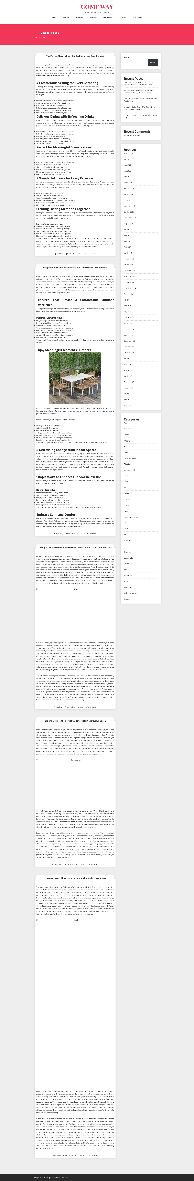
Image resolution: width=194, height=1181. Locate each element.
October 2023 (129, 352)
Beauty (126, 434)
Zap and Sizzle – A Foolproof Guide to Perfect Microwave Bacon (75, 720)
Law (125, 522)
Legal (126, 528)
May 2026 (127, 171)
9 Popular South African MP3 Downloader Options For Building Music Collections (138, 91)
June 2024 (127, 305)
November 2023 (129, 347)
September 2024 (130, 288)
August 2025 (128, 223)
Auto (126, 423)
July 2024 (127, 300)
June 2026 (127, 165)
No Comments (91, 254)
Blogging (127, 440)
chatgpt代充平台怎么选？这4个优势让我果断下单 (141, 116)
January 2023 (128, 388)
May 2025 (127, 241)
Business (93, 18)
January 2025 (128, 264)
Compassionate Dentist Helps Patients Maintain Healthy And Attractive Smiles (138, 83)
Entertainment (129, 470)
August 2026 (128, 153)
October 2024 (129, 282)
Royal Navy (59, 254)
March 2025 (128, 253)
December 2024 (129, 270)
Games (126, 493)
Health (66, 18)
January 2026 (128, 194)
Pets (125, 534)
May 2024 (127, 311)
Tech (125, 569)
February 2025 (129, 259)
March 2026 (128, 182)
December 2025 (129, 200)
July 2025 (127, 229)
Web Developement (131, 593)
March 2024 (128, 323)
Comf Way (97, 6)
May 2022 (127, 405)
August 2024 (128, 294)
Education (127, 464)
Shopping (79, 18)
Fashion (127, 476)
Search (126, 57)
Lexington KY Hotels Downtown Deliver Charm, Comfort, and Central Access (75, 547)
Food (80, 254)
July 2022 (127, 394)
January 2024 (128, 335)
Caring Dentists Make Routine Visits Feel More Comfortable (140, 99)
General (126, 499)
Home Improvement (131, 517)
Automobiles (128, 429)
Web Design (128, 587)
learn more (71, 656)
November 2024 (129, 276)
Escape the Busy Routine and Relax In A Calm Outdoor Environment (75, 267)
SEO (125, 546)
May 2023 (127, 364)
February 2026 (129, 188)
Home (54, 18)
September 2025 (130, 218)
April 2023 (127, 370)
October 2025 (129, 212)
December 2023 (129, 341)
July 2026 (127, 159)
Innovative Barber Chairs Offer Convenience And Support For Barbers (139, 108)
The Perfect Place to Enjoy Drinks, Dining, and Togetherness (75, 56)
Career (126, 452)
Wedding (127, 599)
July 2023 (127, 358)
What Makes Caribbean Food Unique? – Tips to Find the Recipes (75, 878)
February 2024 (129, 329)
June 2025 (127, 235)
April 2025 (127, 247)
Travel (126, 581)
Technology (108, 18)
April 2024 (127, 317)
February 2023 (129, 382)
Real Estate (137, 18)
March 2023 (128, 376)
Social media (128, 558)
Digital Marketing (130, 458)
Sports (126, 563)
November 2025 (129, 206)
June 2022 (127, 399)
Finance (123, 18)
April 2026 (127, 176)
